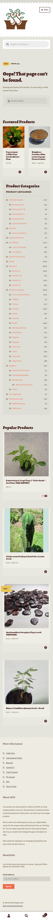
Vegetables (17, 361)
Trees (14, 351)
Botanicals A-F (18, 204)
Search (26, 916)
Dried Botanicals (16, 200)
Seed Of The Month (17, 256)
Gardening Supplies (20, 375)
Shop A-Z (13, 266)
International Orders (14, 758)
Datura (15, 304)
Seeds (11, 261)
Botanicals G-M (18, 209)
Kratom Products (19, 223)
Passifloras (17, 332)
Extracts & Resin (19, 233)
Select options (19, 172)
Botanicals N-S (18, 214)
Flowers (15, 309)
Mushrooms (17, 380)
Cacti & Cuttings (19, 247)
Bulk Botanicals (18, 403)
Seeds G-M (16, 275)
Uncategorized (15, 394)
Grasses (15, 318)
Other (14, 389)
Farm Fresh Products (21, 370)
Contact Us (10, 768)
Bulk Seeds (16, 408)
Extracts (12, 228)
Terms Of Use (11, 787)
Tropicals (16, 356)
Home (6, 64)
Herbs (14, 323)
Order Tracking (12, 772)
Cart (40, 913)
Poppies (15, 342)
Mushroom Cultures (24, 384)
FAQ (7, 782)
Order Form (10, 753)
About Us (9, 763)
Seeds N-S (16, 280)
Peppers (15, 337)
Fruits (14, 313)
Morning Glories (19, 328)
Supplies (12, 365)
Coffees (15, 299)
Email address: (9, 875)
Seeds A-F (16, 271)
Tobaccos (16, 346)
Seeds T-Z (16, 285)
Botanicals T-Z (18, 219)
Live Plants (13, 242)
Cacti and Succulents (21, 294)
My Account (10, 777)
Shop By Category (16, 290)
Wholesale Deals (16, 399)
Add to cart (45, 495)
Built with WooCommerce (13, 906)
